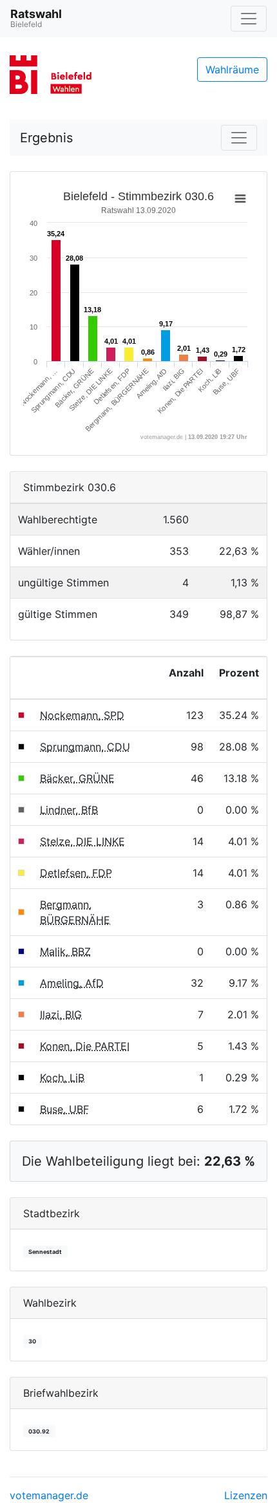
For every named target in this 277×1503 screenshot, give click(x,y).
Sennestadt (45, 1251)
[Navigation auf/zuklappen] (249, 19)
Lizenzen (245, 1495)
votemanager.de (49, 1495)
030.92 (39, 1431)
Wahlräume (232, 69)
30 (32, 1341)
